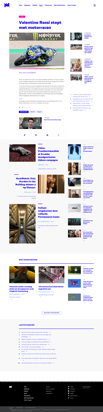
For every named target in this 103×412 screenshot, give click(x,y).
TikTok (71, 398)
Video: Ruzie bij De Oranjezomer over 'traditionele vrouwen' (82, 109)
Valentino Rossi (24, 112)
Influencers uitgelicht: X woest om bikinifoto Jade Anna (34, 339)
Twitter (72, 387)
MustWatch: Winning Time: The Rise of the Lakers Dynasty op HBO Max (38, 354)
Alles (20, 5)
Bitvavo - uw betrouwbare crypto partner (33, 409)
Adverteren (48, 391)
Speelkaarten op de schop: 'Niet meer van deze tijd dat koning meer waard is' (83, 100)
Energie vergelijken (19, 407)
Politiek (34, 5)
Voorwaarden (49, 393)
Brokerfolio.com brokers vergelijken (16, 409)
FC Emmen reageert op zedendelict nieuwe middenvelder (35, 342)
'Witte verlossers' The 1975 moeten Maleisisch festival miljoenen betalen (81, 105)
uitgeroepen (33, 103)
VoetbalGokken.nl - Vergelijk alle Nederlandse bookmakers (21, 411)
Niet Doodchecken (59, 5)
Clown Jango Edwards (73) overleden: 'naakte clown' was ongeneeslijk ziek (38, 358)
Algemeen (27, 5)
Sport (41, 5)
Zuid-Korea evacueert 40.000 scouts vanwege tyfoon (34, 344)
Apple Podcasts (74, 396)
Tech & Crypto (71, 5)
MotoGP (32, 112)
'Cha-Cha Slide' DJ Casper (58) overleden (31, 347)
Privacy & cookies (50, 389)
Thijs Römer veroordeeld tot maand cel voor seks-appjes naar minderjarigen (36, 336)
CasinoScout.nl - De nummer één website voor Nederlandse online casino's (56, 409)
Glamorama (48, 5)
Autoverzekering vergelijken (30, 407)
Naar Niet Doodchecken (51, 313)
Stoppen (39, 112)
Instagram (72, 391)
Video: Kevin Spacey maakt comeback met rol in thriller (34, 332)
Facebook (72, 389)
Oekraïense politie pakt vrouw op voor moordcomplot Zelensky (36, 363)
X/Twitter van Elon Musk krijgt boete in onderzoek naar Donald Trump (82, 96)
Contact (48, 387)
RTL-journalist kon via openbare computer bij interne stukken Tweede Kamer (38, 350)
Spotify (71, 393)
